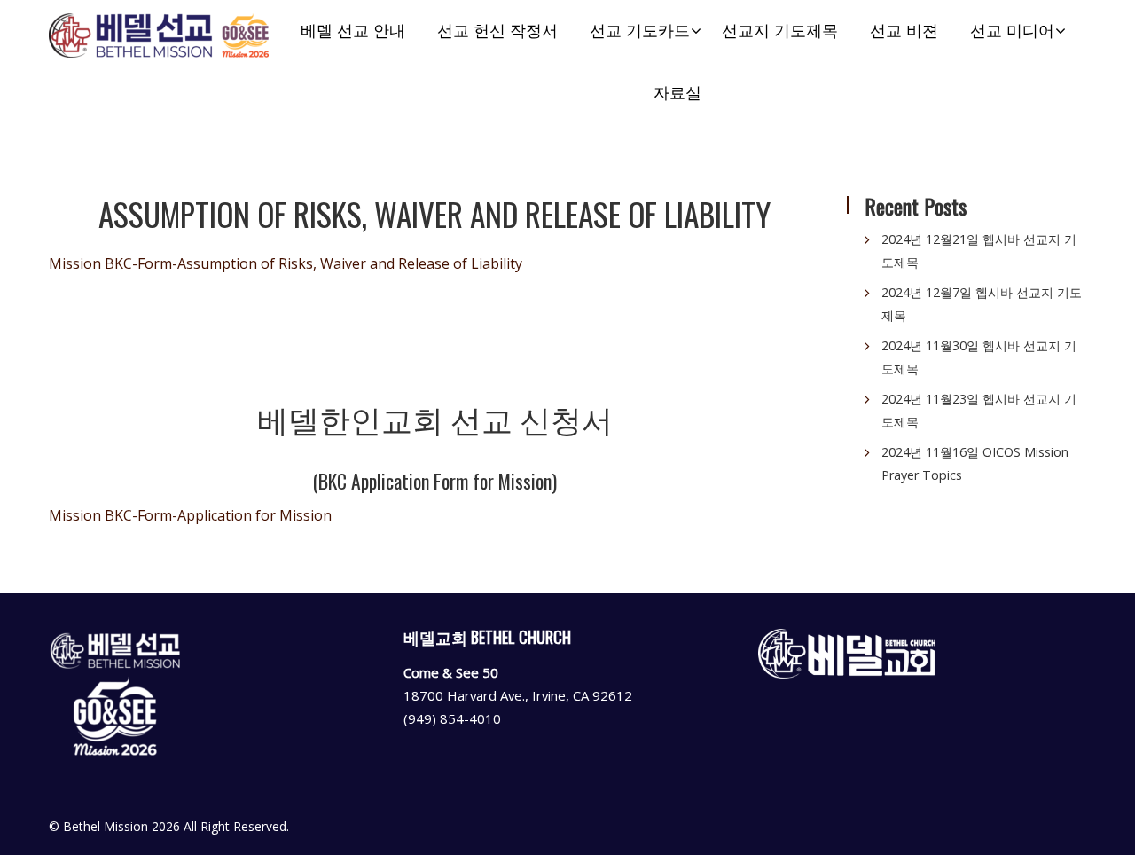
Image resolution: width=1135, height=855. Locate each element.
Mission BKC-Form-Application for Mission (190, 515)
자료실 (677, 93)
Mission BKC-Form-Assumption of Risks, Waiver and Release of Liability (285, 263)
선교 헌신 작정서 (497, 31)
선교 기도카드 (640, 31)
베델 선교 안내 (353, 31)
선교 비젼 (904, 31)
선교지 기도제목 (780, 31)
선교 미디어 (1012, 31)
